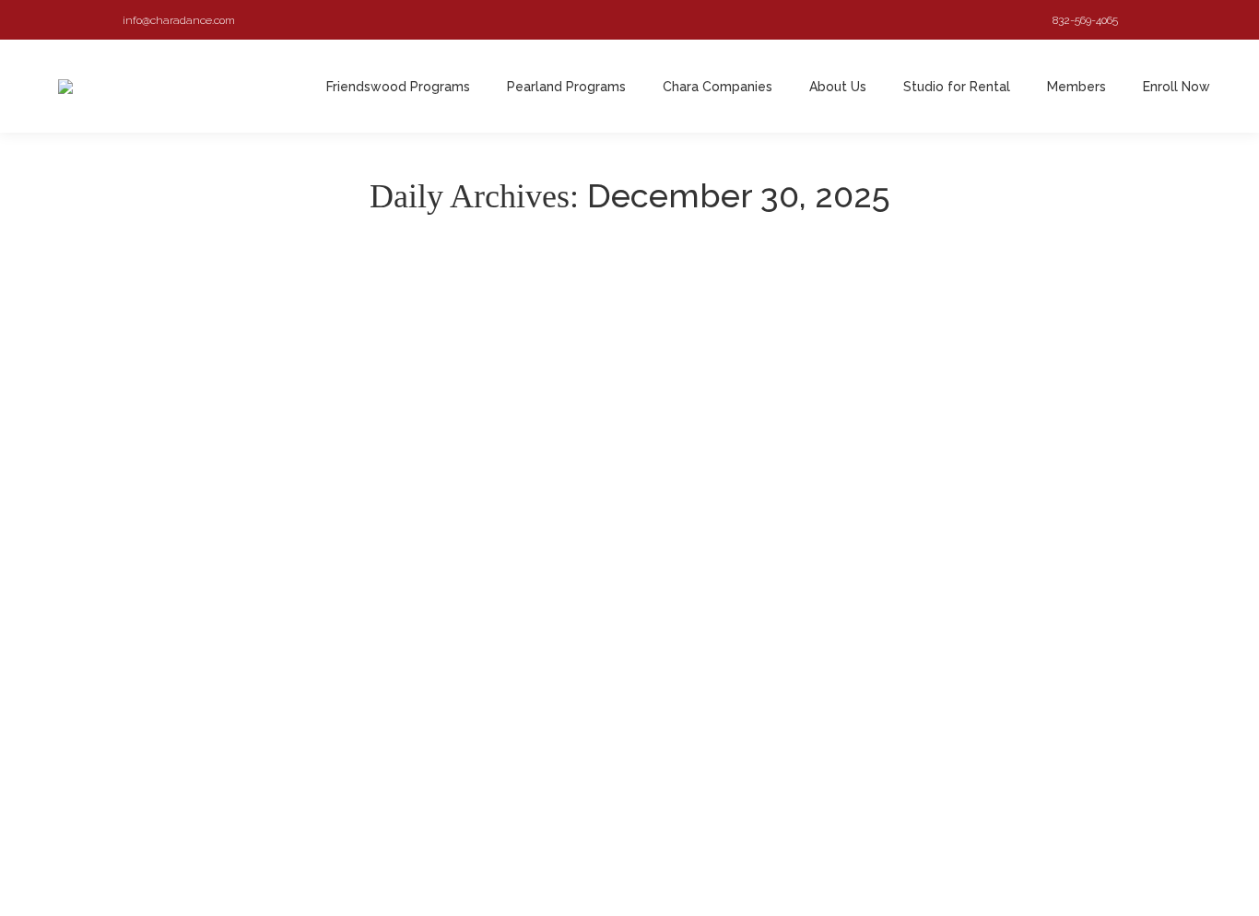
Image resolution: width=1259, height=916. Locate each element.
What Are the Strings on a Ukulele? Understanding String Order (337, 731)
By (279, 758)
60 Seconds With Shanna (185, 758)
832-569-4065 (1085, 20)
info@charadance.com (179, 20)
